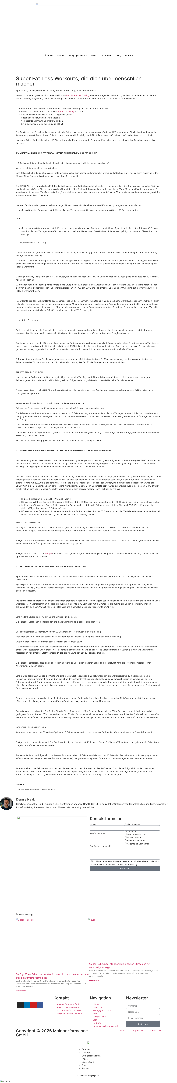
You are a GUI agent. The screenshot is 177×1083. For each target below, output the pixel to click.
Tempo (48, 553)
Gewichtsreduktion (136, 834)
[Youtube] (33, 1005)
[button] (88, 1081)
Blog (119, 55)
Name (92, 824)
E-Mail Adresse (132, 824)
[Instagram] (20, 1005)
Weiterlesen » (21, 991)
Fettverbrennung (66, 111)
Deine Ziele (130, 832)
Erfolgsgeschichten (78, 55)
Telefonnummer (97, 833)
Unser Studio (107, 55)
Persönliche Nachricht (100, 846)
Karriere (129, 55)
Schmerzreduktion (136, 840)
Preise (94, 55)
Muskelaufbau (134, 837)
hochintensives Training (77, 95)
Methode (61, 55)
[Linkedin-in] (27, 1005)
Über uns (48, 55)
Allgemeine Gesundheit (138, 843)
